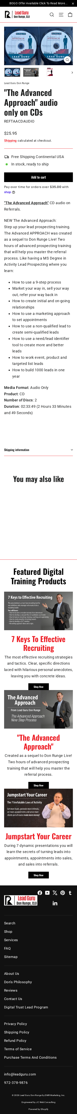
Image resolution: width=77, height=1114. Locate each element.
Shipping (10, 140)
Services (11, 940)
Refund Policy (15, 1041)
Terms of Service (18, 1049)
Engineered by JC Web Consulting (38, 1102)
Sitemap (11, 957)
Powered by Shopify (38, 1109)
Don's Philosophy (18, 982)
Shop (8, 931)
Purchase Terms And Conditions (30, 1057)
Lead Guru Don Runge (16, 83)
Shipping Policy (16, 1032)
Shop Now (38, 686)
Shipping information (16, 450)
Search (9, 923)
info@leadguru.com (20, 1074)
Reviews (10, 990)
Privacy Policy (15, 1024)
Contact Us (13, 999)
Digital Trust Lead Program (26, 1007)
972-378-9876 (16, 1083)
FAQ (7, 948)
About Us (11, 974)
